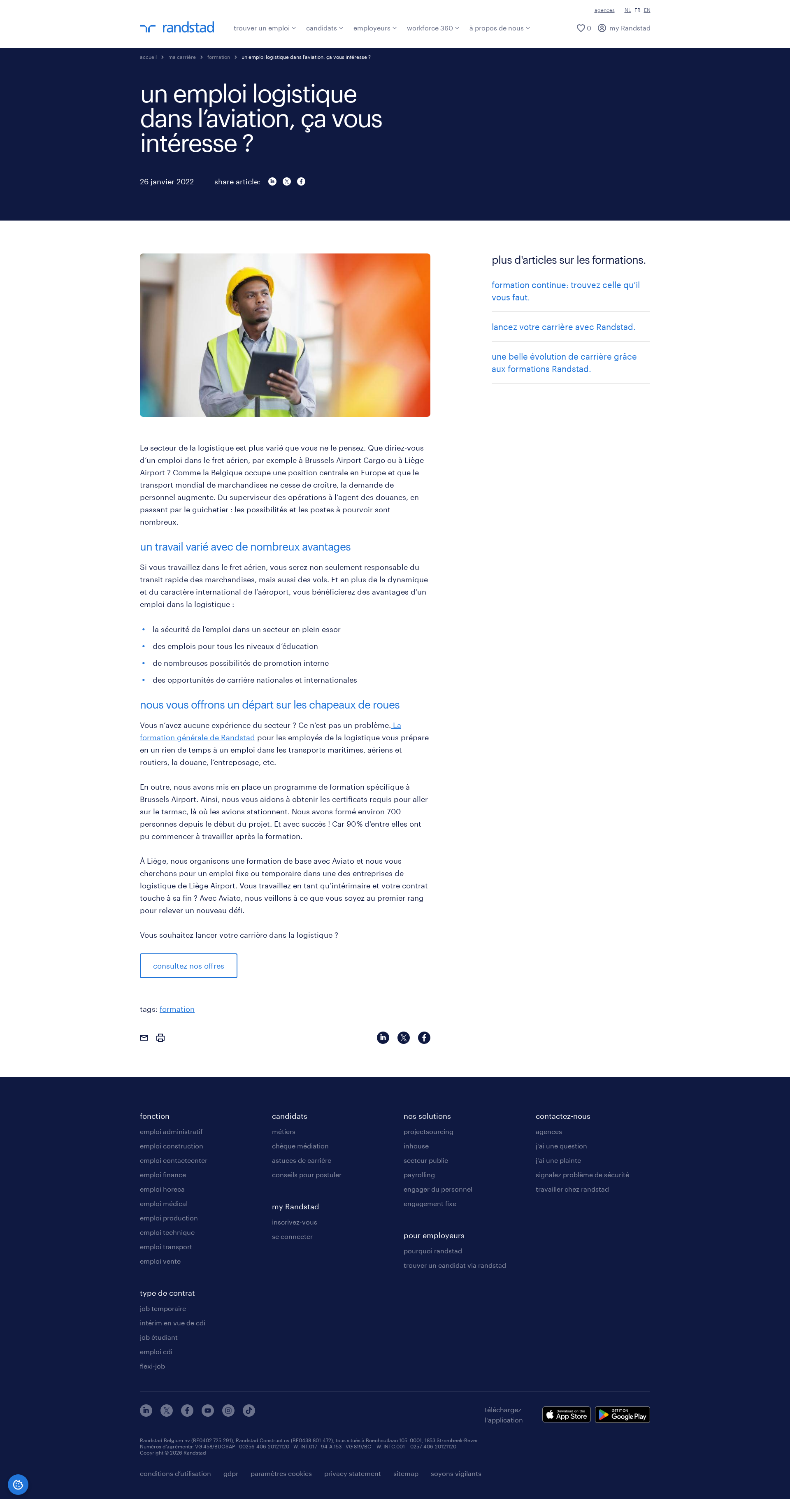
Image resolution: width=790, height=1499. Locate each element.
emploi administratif (171, 1131)
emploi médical (164, 1203)
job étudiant (159, 1337)
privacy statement (352, 1473)
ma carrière (182, 57)
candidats (321, 28)
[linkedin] (146, 1414)
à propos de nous (496, 28)
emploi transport (166, 1246)
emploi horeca (162, 1189)
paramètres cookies (281, 1473)
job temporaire (163, 1308)
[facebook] (187, 1414)
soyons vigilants (456, 1473)
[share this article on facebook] (301, 181)
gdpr (230, 1473)
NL (628, 10)
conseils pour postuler (307, 1174)
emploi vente (160, 1261)
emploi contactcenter (173, 1160)
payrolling (419, 1174)
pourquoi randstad (433, 1251)
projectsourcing (428, 1131)
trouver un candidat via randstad (455, 1265)
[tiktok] (249, 1414)
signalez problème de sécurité (582, 1174)
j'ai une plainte (558, 1160)
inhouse (416, 1146)
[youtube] (208, 1414)
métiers (283, 1131)
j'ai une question (561, 1146)
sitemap (405, 1473)
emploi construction (171, 1146)
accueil (148, 57)
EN (647, 10)
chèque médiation (300, 1146)
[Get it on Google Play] (622, 1414)
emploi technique (167, 1232)
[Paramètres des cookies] (18, 1484)
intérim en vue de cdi (172, 1323)
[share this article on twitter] (287, 181)
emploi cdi (156, 1351)
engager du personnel (438, 1189)
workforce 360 (430, 28)
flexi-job (152, 1366)
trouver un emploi (262, 28)
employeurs (371, 28)
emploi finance (163, 1174)
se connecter (292, 1236)
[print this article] (160, 1038)
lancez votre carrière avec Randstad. (564, 327)
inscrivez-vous (294, 1222)
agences (605, 10)
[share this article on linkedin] (272, 181)
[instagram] (228, 1414)
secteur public (426, 1160)
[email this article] (144, 1038)
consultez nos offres (188, 965)
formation (177, 1008)
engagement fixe (430, 1203)
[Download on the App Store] (566, 1414)
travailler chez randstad (572, 1189)
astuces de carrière (301, 1160)
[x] (166, 1414)
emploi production (169, 1218)
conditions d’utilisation (175, 1473)
